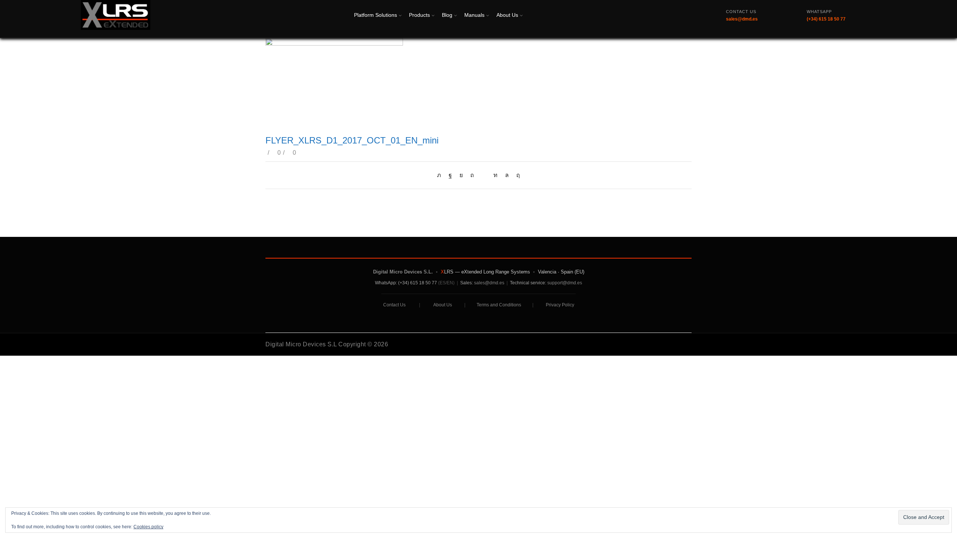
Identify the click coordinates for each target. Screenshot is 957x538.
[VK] (461, 175)
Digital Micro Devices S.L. (403, 272)
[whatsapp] (507, 175)
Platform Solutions (375, 15)
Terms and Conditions (499, 304)
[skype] (516, 175)
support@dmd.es (564, 282)
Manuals (474, 15)
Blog (447, 15)
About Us (507, 15)
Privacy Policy (560, 304)
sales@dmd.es (489, 282)
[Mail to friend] (484, 175)
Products (419, 15)
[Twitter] (441, 175)
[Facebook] (450, 175)
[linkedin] (495, 175)
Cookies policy (148, 526)
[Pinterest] (472, 175)
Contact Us (394, 304)
